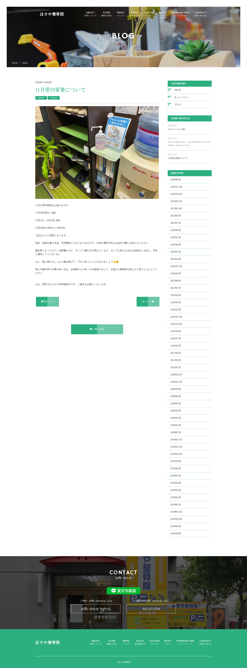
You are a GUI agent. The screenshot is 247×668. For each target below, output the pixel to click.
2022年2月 (175, 309)
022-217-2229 (151, 609)
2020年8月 (175, 396)
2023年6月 (175, 230)
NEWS (177, 90)
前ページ (48, 301)
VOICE (135, 14)
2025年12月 (176, 187)
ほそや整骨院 (52, 14)
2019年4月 (175, 483)
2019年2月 (175, 497)
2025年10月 (176, 194)
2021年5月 (175, 345)
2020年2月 (175, 425)
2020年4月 (175, 411)
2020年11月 (176, 382)
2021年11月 (176, 317)
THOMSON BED (180, 14)
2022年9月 (175, 273)
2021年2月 (175, 360)
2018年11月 (176, 512)
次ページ (147, 301)
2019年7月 (175, 476)
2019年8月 (175, 468)
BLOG (162, 14)
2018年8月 (175, 533)
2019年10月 (176, 454)
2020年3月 (175, 418)
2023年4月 (175, 244)
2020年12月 (176, 374)
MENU (121, 14)
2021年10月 (176, 324)
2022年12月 (176, 266)
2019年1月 (175, 504)
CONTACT (200, 14)
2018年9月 (175, 526)
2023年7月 (175, 223)
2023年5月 (175, 237)
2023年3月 (175, 252)
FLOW (106, 14)
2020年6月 (175, 403)
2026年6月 (175, 179)
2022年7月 (175, 288)
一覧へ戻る (98, 329)
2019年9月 (175, 461)
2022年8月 (175, 280)
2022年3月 (175, 302)
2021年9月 (175, 331)
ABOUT (90, 14)
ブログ (25, 62)
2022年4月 (175, 295)
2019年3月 (175, 490)
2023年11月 (176, 201)
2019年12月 (176, 439)
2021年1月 (175, 367)
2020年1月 (175, 432)
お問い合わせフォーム (96, 609)
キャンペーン (181, 97)
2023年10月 (176, 208)
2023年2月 (175, 259)
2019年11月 (176, 447)
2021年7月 (175, 338)
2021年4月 (175, 353)
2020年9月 (175, 389)
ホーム (15, 62)
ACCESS (149, 14)
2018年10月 (176, 519)
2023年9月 (175, 215)
